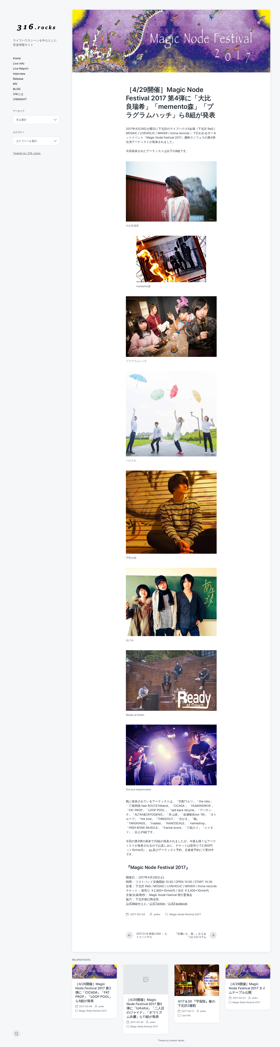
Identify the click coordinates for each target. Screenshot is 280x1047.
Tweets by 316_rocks (27, 153)
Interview (19, 73)
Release (18, 78)
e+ (151, 850)
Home (17, 58)
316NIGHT (20, 99)
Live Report (20, 68)
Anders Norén (176, 1040)
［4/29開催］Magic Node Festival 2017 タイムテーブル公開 (247, 988)
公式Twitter (157, 903)
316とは (18, 94)
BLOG (17, 89)
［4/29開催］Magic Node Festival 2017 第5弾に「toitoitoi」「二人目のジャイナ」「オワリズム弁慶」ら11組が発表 (145, 1008)
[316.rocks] (36, 27)
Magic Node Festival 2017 (185, 914)
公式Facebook (177, 903)
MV (15, 83)
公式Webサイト (136, 903)
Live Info (18, 63)
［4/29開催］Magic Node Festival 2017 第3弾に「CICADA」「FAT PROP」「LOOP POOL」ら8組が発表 (93, 992)
